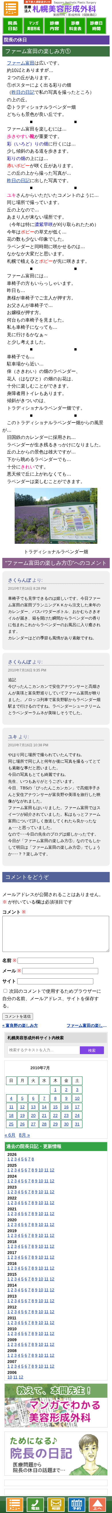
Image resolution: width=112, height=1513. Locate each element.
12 (22, 1107)
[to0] (56, 516)
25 (11, 1124)
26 (22, 1124)
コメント (14, 912)
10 (77, 1098)
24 (77, 1115)
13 (33, 1107)
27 (33, 1124)
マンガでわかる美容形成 (33, 25)
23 (66, 1115)
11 (11, 1107)
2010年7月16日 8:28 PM (27, 588)
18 (11, 1115)
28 (44, 1124)
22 (55, 1115)
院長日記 (12, 25)
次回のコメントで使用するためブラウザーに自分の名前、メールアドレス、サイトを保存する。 (51, 998)
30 (66, 1124)
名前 (9, 960)
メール (11, 970)
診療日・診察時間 (96, 25)
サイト (9, 981)
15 (55, 1107)
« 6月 (10, 1135)
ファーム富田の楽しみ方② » (88, 1025)
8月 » (24, 1135)
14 (44, 1107)
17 (77, 1107)
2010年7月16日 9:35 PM (27, 670)
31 (77, 1124)
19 (22, 1115)
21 (44, 1115)
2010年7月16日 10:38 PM (28, 745)
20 (33, 1115)
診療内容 (54, 25)
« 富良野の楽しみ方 (20, 1025)
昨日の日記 (22, 92)
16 (66, 1107)
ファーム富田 (20, 63)
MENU (11, 8)
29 (55, 1124)
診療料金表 (75, 25)
